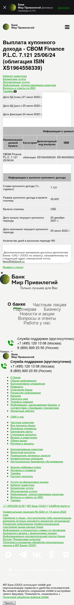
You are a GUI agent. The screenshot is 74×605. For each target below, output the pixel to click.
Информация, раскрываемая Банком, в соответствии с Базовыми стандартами (35, 406)
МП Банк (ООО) (37, 506)
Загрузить (64, 7)
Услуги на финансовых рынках (29, 482)
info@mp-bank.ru (59, 506)
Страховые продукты (23, 434)
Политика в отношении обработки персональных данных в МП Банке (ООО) (33, 543)
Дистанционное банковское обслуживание (36, 461)
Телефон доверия (21, 401)
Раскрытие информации (25, 392)
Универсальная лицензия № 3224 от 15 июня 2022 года (34, 513)
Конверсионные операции (26, 458)
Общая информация (23, 380)
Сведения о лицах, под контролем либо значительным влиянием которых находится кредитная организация (37, 519)
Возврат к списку (13, 267)
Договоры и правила (23, 470)
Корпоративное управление (27, 383)
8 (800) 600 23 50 (30, 347)
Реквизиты (16, 386)
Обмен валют (18, 440)
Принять (9, 603)
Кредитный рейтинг (22, 411)
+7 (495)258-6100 (14, 506)
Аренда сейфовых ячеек (25, 467)
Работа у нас (37, 322)
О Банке (15, 377)
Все (22, 425)
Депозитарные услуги (16, 82)
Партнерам (24, 309)
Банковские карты (21, 431)
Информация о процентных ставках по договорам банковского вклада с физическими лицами (34, 531)
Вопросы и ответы (37, 318)
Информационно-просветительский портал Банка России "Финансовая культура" (34, 537)
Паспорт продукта (21, 476)
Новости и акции (37, 313)
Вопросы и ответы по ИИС (19, 88)
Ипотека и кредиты (22, 443)
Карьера (15, 395)
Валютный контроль (22, 452)
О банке (16, 304)
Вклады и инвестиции (23, 437)
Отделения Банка (21, 389)
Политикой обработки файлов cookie (26, 597)
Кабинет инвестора (15, 76)
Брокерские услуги (14, 79)
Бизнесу (52, 309)
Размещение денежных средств (30, 455)
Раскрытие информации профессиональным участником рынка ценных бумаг (31, 525)
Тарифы (8, 91)
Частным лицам (49, 304)
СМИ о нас (17, 416)
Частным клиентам (22, 422)
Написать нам (19, 398)
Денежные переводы (23, 428)
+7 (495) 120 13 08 (31, 343)
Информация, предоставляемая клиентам (29, 85)
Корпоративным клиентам (26, 449)
